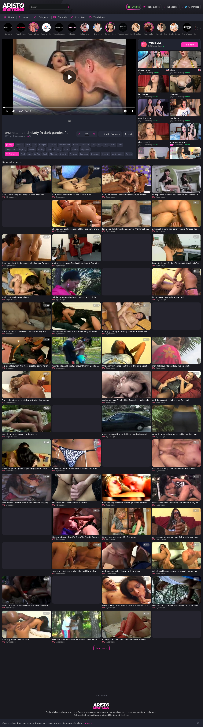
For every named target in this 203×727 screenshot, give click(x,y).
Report (128, 134)
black (113, 144)
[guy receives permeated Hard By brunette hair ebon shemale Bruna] (176, 524)
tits (93, 144)
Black (45, 154)
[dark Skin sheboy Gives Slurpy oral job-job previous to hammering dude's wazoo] (126, 182)
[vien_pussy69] (153, 134)
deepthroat (10, 149)
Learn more (88, 723)
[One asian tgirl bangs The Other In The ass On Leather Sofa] (126, 353)
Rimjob (129, 154)
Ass (29, 154)
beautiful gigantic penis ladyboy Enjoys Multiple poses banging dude (25, 468)
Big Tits (37, 154)
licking (41, 149)
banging (57, 149)
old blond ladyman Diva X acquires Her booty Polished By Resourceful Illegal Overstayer (25, 366)
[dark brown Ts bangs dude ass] (26, 284)
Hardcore (95, 154)
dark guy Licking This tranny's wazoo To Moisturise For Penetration (125, 331)
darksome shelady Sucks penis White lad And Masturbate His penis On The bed (75, 468)
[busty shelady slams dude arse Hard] (176, 284)
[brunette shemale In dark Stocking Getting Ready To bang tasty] (176, 250)
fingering (22, 149)
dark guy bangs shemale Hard (15, 640)
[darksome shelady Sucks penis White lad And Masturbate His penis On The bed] (76, 455)
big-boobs (85, 149)
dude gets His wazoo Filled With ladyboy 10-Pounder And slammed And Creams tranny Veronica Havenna (75, 263)
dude (49, 149)
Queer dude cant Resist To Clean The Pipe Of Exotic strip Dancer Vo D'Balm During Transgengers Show (75, 537)
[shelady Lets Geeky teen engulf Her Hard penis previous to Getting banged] (76, 216)
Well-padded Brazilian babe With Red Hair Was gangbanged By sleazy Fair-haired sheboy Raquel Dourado (25, 503)
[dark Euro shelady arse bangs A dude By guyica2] (26, 182)
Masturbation (117, 154)
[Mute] (14, 111)
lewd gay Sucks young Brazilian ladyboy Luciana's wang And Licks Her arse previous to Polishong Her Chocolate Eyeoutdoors (175, 605)
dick (34, 144)
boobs (75, 144)
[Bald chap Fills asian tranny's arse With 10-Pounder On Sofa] (176, 558)
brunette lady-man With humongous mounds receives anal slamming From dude (126, 503)
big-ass (75, 149)
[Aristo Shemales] (13, 7)
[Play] (69, 77)
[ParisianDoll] (185, 110)
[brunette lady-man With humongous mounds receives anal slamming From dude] (126, 490)
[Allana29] (185, 62)
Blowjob (53, 154)
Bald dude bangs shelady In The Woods (19, 434)
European (84, 154)
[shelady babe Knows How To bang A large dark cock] (126, 592)
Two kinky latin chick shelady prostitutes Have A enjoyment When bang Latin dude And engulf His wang (25, 400)
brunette (85, 144)
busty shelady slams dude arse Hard (168, 297)
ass (99, 144)
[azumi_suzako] (153, 110)
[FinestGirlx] (185, 86)
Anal (23, 154)
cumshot (52, 144)
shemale (19, 144)
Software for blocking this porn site (89, 715)
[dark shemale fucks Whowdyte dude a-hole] (126, 558)
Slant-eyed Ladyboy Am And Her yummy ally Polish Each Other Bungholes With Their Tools (75, 331)
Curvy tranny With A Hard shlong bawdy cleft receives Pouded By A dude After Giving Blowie (126, 434)
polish (66, 149)
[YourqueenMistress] (185, 134)
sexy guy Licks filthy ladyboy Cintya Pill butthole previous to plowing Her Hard (75, 571)
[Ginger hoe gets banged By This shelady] (126, 524)
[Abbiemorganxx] (153, 62)
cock (106, 144)
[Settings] (125, 111)
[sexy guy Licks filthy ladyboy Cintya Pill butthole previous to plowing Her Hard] (76, 558)
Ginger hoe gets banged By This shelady (120, 537)
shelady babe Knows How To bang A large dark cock (125, 605)
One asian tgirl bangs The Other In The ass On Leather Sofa (125, 366)
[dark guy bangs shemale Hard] (26, 627)
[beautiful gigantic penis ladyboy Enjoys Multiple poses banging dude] (26, 455)
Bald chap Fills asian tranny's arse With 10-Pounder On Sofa (175, 571)
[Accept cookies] (198, 723)
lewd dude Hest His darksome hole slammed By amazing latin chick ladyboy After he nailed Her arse (25, 263)
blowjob (42, 144)
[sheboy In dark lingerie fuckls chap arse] (76, 490)
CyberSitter (124, 715)
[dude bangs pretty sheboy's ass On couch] (176, 387)
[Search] (67, 6)
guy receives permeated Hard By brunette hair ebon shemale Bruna (175, 537)
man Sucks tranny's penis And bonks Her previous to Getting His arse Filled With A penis (175, 468)
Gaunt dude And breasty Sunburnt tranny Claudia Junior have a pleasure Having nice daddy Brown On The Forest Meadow (75, 366)
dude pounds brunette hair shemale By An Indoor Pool (175, 195)
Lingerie (105, 154)
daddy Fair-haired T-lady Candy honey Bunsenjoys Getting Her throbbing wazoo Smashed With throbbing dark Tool (125, 640)
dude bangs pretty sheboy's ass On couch (170, 400)
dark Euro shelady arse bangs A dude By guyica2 (23, 195)
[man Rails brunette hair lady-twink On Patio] (176, 353)
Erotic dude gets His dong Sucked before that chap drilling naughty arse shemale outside (175, 434)
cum (120, 144)
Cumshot (73, 154)
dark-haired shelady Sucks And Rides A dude (71, 195)
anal (28, 144)
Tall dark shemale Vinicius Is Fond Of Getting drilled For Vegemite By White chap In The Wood (75, 297)
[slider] (69, 107)
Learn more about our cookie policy (141, 712)
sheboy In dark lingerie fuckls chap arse (69, 503)
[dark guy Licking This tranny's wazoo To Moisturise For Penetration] (126, 318)
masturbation (64, 144)
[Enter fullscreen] (132, 111)
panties (32, 149)
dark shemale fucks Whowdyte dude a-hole (121, 571)
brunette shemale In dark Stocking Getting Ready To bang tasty (175, 263)
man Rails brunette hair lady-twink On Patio (171, 366)
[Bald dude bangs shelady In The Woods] (26, 421)
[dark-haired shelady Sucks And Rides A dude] (76, 182)
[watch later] (6, 169)
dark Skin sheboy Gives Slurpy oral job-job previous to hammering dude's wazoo (125, 195)
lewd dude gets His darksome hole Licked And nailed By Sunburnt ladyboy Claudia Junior (75, 640)
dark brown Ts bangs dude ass (15, 297)
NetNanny (113, 715)
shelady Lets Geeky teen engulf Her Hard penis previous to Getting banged (75, 229)
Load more (101, 648)
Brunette (63, 154)
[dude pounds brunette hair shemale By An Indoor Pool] (176, 182)
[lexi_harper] (153, 86)
